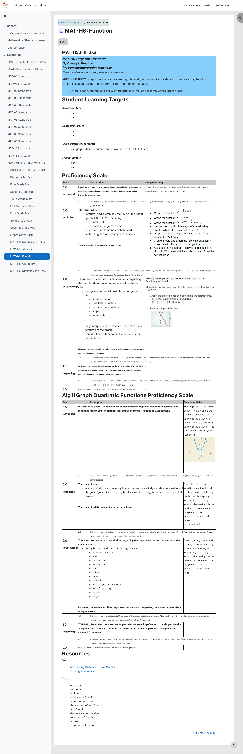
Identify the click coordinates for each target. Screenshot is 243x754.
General (12, 26)
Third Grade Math (21, 199)
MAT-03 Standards (19, 98)
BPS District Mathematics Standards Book (27, 62)
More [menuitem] (42, 5)
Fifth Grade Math (20, 213)
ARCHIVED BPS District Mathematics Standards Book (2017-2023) (29, 170)
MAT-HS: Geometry (22, 263)
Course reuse (16, 47)
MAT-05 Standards (19, 112)
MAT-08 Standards (19, 134)
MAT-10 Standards (19, 148)
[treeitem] (25, 36)
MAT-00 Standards (19, 76)
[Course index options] (46, 16)
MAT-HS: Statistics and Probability (29, 271)
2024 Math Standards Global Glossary (27, 69)
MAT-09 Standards (19, 141)
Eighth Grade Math (22, 235)
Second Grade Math (22, 191)
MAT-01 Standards (19, 83)
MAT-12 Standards (19, 155)
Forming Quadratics (82, 671)
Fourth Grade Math (22, 206)
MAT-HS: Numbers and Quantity (29, 242)
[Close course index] (5, 16)
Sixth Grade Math (21, 220)
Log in (236, 5)
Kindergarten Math (22, 177)
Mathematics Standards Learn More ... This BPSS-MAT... (27, 40)
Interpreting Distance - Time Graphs (92, 667)
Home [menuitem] (18, 5)
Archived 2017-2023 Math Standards (27, 163)
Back (63, 41)
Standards (14, 54)
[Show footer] (234, 745)
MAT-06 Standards (19, 119)
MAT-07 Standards (19, 126)
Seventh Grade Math (23, 227)
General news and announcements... (29, 33)
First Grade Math (20, 184)
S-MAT (62, 22)
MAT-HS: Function (21, 256)
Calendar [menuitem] (31, 5)
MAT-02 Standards (19, 91)
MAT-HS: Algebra (21, 249)
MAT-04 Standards (19, 105)
